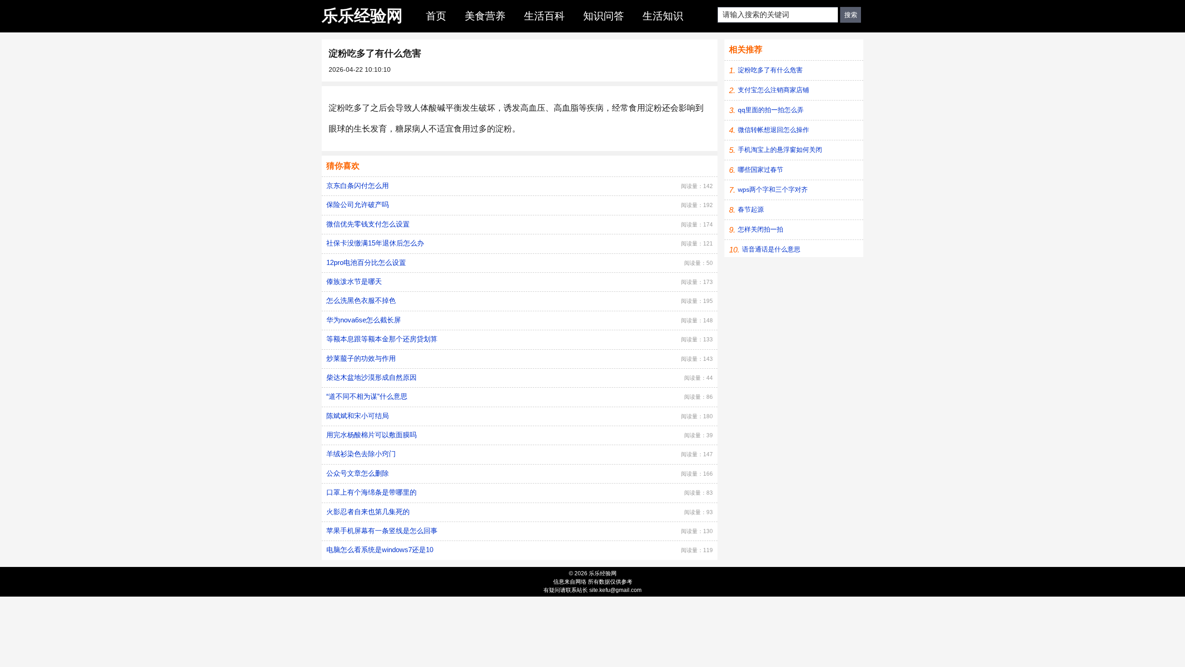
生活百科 (544, 16)
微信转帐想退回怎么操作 (773, 129)
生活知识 (662, 16)
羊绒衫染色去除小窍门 (361, 454)
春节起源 (751, 209)
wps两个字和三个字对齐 (773, 189)
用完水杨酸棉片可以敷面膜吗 (371, 435)
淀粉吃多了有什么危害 (770, 70)
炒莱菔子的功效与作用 (361, 358)
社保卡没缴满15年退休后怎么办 (375, 243)
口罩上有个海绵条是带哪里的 (371, 492)
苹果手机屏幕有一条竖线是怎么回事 (381, 531)
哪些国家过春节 (760, 169)
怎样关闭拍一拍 (760, 229)
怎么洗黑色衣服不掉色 (361, 300)
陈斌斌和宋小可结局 (357, 416)
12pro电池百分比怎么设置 (366, 262)
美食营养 (485, 16)
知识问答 (603, 16)
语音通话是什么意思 (771, 249)
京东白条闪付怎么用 (357, 185)
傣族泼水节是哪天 (354, 281)
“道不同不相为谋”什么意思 (366, 396)
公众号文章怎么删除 (357, 473)
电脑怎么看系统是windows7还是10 (379, 550)
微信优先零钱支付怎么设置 (368, 224)
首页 (436, 16)
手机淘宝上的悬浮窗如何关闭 (780, 149)
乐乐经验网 (362, 15)
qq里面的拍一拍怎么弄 (771, 109)
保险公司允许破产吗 (357, 204)
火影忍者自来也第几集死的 (368, 512)
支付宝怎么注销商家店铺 (773, 90)
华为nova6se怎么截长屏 (363, 320)
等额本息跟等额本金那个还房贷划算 (381, 339)
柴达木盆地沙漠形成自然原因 (371, 377)
